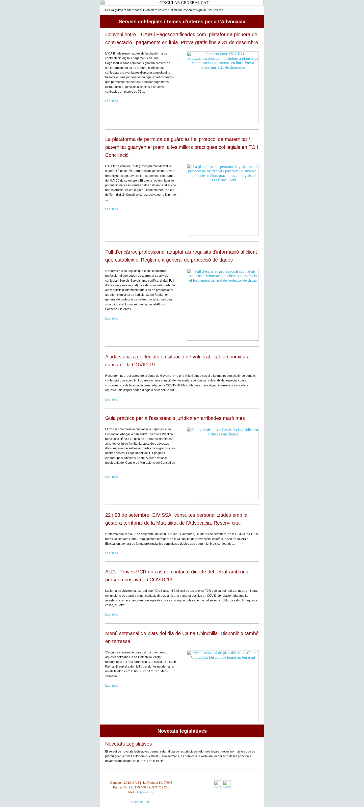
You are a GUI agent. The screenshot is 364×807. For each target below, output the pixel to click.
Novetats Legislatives (128, 744)
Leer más (111, 101)
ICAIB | (136, 782)
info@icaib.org (144, 792)
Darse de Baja (141, 802)
